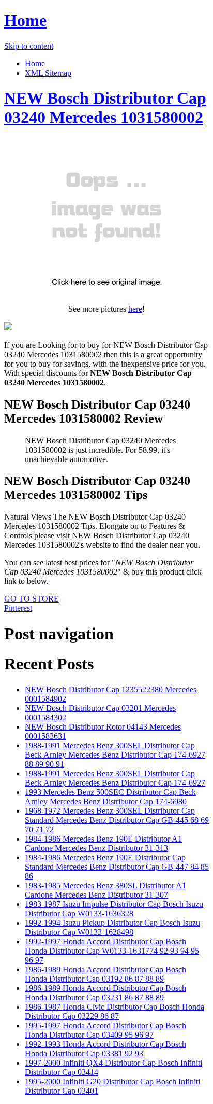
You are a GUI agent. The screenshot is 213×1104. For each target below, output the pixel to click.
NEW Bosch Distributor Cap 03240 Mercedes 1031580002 (105, 108)
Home (25, 20)
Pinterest (18, 608)
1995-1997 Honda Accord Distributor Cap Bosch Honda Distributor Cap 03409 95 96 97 (105, 1030)
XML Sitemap (48, 72)
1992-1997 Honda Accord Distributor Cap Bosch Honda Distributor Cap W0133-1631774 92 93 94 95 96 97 (112, 951)
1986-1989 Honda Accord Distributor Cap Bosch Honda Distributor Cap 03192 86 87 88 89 (105, 974)
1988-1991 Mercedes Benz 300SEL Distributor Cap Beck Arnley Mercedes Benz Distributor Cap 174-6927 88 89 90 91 (115, 754)
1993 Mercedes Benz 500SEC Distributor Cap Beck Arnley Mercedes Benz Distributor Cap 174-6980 (110, 797)
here (135, 308)
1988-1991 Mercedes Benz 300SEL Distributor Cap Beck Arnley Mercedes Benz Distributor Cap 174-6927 (115, 778)
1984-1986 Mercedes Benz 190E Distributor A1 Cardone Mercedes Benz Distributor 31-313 (103, 843)
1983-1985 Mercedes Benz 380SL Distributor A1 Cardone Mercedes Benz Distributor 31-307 (105, 890)
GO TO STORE (31, 598)
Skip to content (28, 45)
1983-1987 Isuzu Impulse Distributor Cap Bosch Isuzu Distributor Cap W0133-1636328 (114, 909)
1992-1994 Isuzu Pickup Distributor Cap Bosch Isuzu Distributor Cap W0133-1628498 (112, 927)
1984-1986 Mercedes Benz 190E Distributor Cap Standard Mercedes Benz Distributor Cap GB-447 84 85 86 (117, 867)
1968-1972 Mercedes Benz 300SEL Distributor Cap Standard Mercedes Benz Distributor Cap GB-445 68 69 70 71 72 (117, 820)
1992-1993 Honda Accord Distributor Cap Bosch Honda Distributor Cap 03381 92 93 (105, 1049)
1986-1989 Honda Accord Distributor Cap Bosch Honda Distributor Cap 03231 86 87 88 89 (105, 993)
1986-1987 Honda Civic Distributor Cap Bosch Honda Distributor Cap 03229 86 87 (114, 1011)
